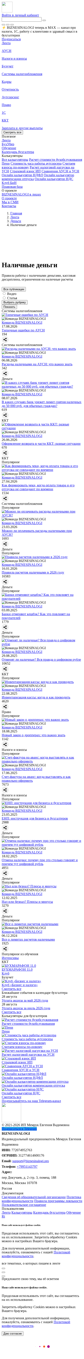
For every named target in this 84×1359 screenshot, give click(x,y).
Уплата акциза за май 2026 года (25, 1000)
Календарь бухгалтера (49, 1212)
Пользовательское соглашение (24, 1205)
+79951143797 (27, 1166)
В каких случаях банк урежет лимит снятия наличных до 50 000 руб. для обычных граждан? (41, 404)
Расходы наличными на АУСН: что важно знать (37, 364)
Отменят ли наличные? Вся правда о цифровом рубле (41, 659)
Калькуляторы (21, 1212)
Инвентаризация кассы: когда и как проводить (36, 697)
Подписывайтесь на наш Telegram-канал (31, 1101)
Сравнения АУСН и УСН (60, 171)
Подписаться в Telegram (19, 1129)
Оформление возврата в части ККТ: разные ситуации (41, 443)
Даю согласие (12, 1333)
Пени (6, 163)
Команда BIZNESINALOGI (22, 322)
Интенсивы (10, 958)
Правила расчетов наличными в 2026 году (33, 572)
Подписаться (11, 39)
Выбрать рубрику (14, 302)
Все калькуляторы (15, 159)
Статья (12, 298)
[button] (42, 156)
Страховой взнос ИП (25, 171)
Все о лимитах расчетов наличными (28, 939)
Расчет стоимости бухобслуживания (55, 159)
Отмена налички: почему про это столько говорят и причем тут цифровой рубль (40, 862)
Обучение (73, 1212)
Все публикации (13, 289)
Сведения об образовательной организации (34, 1197)
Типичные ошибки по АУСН (23, 330)
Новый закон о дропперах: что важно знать (33, 735)
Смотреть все (12, 132)
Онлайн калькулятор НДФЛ (22, 175)
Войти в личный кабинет (20, 15)
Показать (9, 306)
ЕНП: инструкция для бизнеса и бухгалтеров (35, 818)
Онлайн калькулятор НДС (54, 179)
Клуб (5, 973)
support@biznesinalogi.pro (30, 1161)
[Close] (7, 24)
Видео (11, 294)
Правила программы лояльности (58, 1201)
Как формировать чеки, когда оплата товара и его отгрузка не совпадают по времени (38, 487)
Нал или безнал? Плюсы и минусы (27, 901)
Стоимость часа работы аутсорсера (36, 163)
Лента (6, 43)
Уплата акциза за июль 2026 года (26, 1008)
